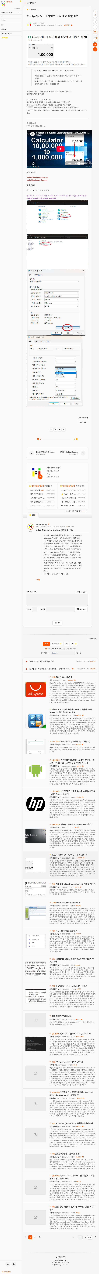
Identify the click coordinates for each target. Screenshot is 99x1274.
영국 (60, 563)
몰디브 (76, 541)
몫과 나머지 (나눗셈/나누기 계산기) (75, 741)
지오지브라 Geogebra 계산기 (68, 931)
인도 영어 (64, 557)
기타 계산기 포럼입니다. (62, 1016)
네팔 (56, 541)
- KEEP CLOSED (92, 639)
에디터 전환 (81, 592)
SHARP (3, 29)
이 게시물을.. (83, 422)
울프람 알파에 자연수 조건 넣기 (68, 1154)
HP (2, 25)
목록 (57, 623)
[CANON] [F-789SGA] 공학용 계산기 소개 (74, 1123)
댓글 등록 (82, 609)
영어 (68, 535)
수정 (60, 649)
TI (2, 16)
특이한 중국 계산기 (64, 677)
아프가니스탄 (68, 541)
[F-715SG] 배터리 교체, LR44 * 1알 (71, 986)
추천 (71, 649)
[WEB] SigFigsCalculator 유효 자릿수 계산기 (75, 884)
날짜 (56, 649)
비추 (74, 649)
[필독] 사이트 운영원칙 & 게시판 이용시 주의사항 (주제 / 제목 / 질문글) (55, 669)
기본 (47, 649)
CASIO (3, 21)
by (6, 1271)
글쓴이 (29, 609)
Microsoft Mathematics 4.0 (69, 902)
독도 (51, 680)
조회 (64, 649)
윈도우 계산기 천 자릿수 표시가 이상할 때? (69, 855)
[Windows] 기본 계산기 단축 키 (69, 1062)
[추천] (38, 439)
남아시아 (56, 538)
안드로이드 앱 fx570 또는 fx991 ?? (75, 1033)
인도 (62, 538)
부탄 (60, 541)
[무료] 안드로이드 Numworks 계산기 (76, 824)
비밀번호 (42, 609)
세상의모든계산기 (39, 23)
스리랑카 (49, 541)
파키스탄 (68, 538)
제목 (53, 649)
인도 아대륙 (70, 546)
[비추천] (76, 439)
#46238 (71, 526)
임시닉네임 (53, 1065)
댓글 (38, 580)
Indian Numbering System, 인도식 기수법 (54, 530)
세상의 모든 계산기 (6, 12)
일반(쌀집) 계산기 (6, 33)
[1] (60, 551)
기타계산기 (4, 38)
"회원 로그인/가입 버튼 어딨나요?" (42, 661)
